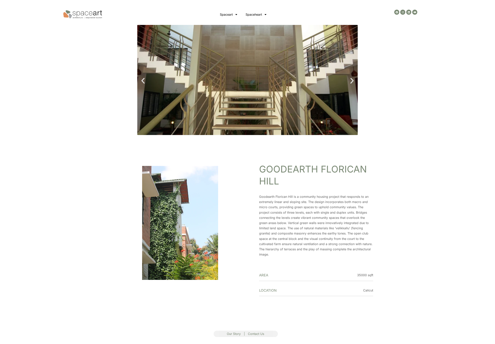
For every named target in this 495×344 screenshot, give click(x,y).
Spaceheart (254, 14)
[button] (143, 80)
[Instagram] (402, 12)
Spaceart (226, 14)
